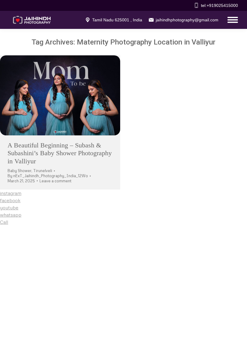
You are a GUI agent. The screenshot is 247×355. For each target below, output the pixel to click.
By (48, 175)
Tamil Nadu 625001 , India (117, 19)
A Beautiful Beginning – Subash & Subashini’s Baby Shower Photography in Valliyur (60, 153)
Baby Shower (19, 170)
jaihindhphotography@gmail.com (187, 19)
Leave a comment (55, 180)
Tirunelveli (42, 170)
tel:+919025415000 (219, 5)
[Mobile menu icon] (231, 20)
